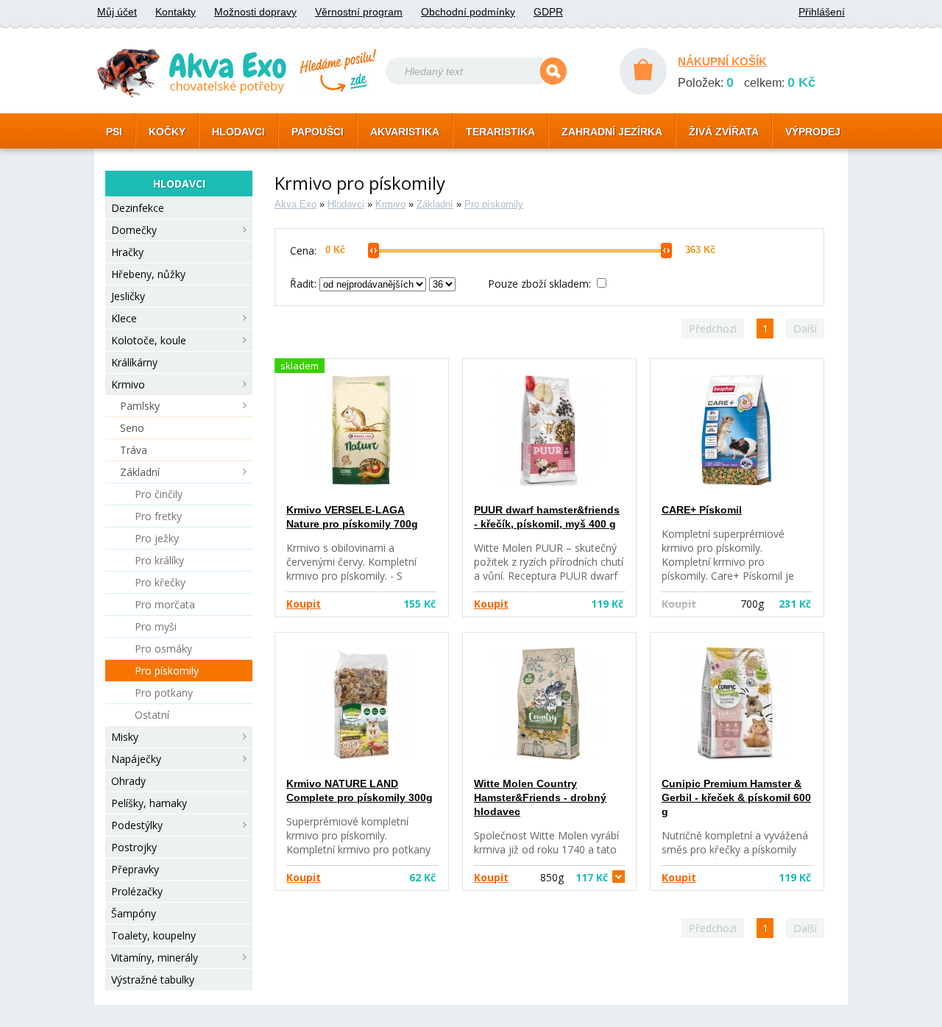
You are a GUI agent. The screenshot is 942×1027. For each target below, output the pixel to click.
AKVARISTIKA (404, 132)
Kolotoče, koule (148, 340)
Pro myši (156, 626)
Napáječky (136, 759)
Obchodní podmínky (468, 12)
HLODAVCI (238, 132)
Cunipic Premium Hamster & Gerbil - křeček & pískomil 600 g (736, 797)
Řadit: (304, 284)
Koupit (303, 604)
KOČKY (167, 132)
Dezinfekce (137, 208)
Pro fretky (158, 516)
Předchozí (713, 328)
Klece (124, 318)
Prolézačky (137, 891)
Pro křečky (160, 582)
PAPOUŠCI (317, 132)
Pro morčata (165, 604)
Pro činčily (159, 494)
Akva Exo (295, 204)
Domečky (134, 230)
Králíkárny (134, 362)
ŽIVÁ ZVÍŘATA (724, 132)
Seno (132, 428)
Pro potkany (164, 693)
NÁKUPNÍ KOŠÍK (722, 61)
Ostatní (152, 715)
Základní (140, 472)
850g (574, 877)
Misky (124, 737)
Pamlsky (140, 406)
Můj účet (117, 12)
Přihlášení (821, 12)
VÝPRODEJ (812, 132)
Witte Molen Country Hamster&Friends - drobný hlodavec (540, 797)
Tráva (133, 450)
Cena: (303, 250)
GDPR (548, 12)
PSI (114, 132)
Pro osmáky (163, 648)
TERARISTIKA (500, 132)
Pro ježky (157, 538)
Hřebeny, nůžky (148, 274)
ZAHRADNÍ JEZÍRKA (612, 132)
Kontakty (175, 12)
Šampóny (133, 913)
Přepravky (135, 869)
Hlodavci (345, 204)
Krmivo (128, 384)
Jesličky (128, 296)
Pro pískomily (167, 671)
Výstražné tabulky (152, 980)
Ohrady (128, 781)
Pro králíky (159, 560)
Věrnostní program (359, 12)
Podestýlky (137, 825)
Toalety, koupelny (153, 935)
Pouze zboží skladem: (541, 284)
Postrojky (134, 847)
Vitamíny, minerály (154, 957)
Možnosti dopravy (255, 12)
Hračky (127, 252)
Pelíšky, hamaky (149, 803)
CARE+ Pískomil (702, 510)
